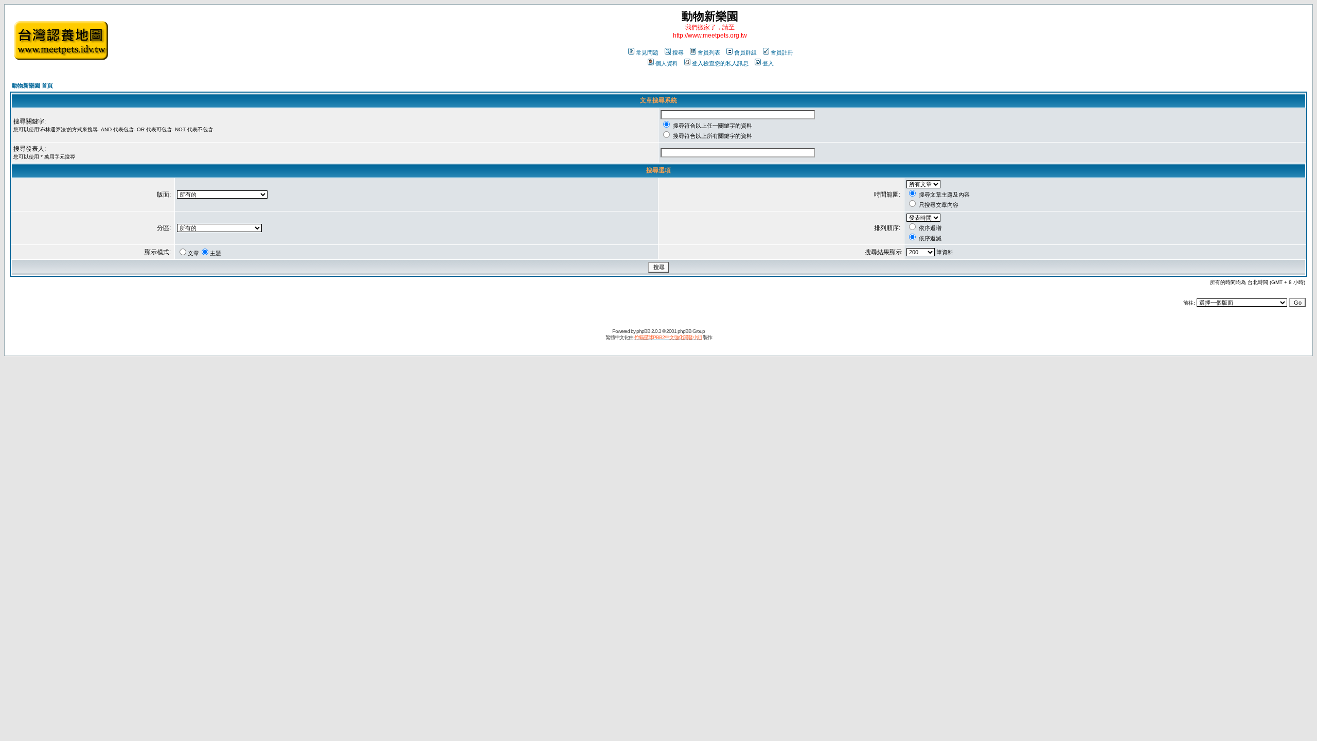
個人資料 (666, 63)
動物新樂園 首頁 (32, 85)
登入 (768, 63)
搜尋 (678, 52)
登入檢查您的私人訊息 (720, 63)
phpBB (643, 331)
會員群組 (745, 52)
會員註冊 (782, 52)
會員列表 (709, 52)
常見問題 (647, 52)
